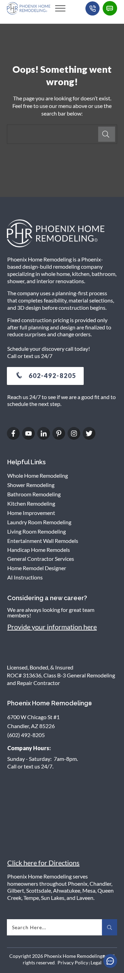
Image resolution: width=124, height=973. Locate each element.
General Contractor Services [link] (40, 558)
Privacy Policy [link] (73, 962)
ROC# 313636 (24, 675)
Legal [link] (96, 962)
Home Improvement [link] (31, 512)
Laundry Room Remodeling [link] (39, 522)
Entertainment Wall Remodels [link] (42, 540)
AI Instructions (25, 577)
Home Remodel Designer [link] (36, 568)
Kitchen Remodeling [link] (31, 503)
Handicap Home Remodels (38, 549)
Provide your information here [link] (52, 627)
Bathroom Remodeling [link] (34, 494)
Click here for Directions (43, 862)
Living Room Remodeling (36, 531)
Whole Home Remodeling (37, 475)
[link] (60, 8)
